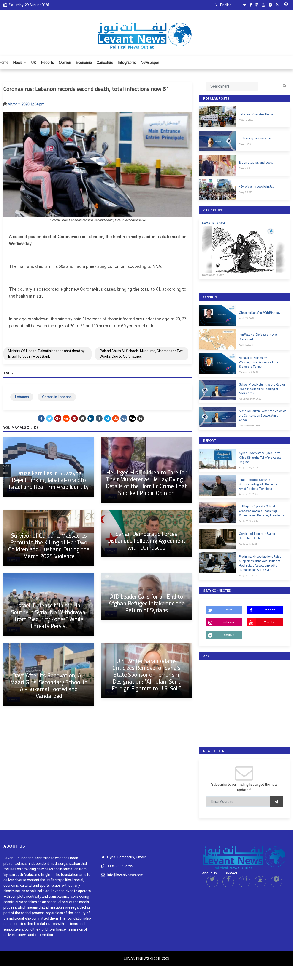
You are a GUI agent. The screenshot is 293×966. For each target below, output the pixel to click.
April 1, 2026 (246, 344)
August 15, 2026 (248, 543)
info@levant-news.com (125, 875)
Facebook (269, 609)
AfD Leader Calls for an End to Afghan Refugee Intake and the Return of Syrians (146, 603)
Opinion (65, 62)
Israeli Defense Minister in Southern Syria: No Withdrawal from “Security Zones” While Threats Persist (49, 615)
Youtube (269, 622)
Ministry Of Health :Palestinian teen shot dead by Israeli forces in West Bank (46, 353)
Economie (84, 62)
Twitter (228, 609)
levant (51, 296)
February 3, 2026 (248, 372)
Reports (47, 62)
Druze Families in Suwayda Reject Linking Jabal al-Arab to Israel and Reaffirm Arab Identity (49, 480)
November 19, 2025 (250, 398)
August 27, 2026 (248, 467)
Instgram (228, 622)
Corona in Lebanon (57, 397)
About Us (209, 873)
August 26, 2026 (248, 494)
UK (33, 62)
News (18, 62)
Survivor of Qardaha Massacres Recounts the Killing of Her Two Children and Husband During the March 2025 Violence (48, 545)
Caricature (105, 62)
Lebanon (22, 397)
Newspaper (150, 62)
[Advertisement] (244, 702)
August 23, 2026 (248, 520)
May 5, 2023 (245, 168)
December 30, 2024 (213, 275)
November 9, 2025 (249, 425)
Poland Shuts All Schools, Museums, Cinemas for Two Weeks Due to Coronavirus (142, 353)
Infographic (127, 62)
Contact (230, 873)
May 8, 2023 (245, 144)
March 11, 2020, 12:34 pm (26, 104)
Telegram (228, 634)
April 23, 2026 (246, 318)
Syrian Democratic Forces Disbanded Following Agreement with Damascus (146, 540)
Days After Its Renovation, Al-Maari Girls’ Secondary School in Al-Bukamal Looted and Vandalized (48, 685)
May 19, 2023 (246, 119)
